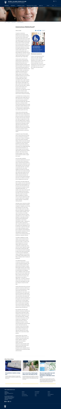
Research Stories (14, 22)
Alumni (36, 394)
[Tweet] (37, 30)
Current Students (37, 391)
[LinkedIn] (9, 401)
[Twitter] (7, 401)
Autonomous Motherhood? (20, 22)
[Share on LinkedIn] (39, 30)
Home (5, 22)
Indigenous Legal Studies (32, 5)
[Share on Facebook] (35, 30)
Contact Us (49, 395)
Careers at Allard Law (50, 394)
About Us (41, 5)
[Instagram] (10, 401)
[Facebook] (5, 401)
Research (13, 5)
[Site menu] (54, 1)
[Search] (55, 1)
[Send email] (40, 30)
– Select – (53, 5)
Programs (7, 5)
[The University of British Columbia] (5, 406)
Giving (35, 395)
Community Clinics (20, 5)
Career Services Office (25, 395)
